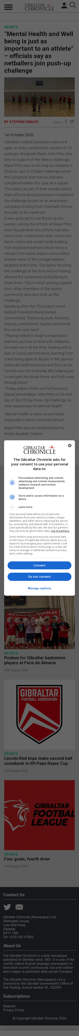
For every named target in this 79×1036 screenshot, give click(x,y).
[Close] (70, 445)
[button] (39, 507)
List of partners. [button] (60, 531)
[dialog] (39, 518)
